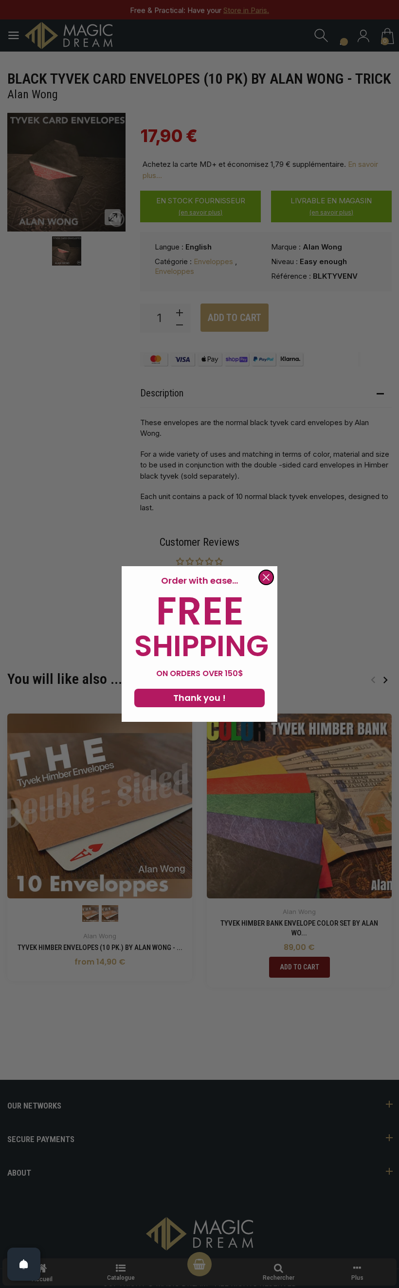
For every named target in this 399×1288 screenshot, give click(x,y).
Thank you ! (199, 698)
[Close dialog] (266, 577)
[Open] (23, 1264)
